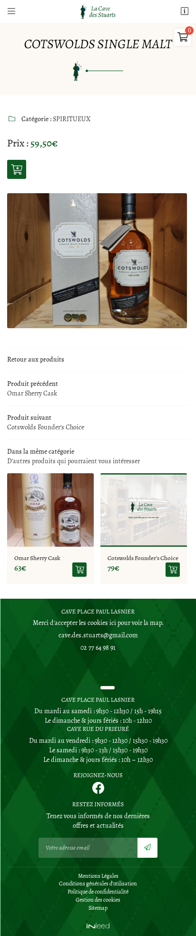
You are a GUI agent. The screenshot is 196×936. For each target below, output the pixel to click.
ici (112, 622)
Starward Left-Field (154, 558)
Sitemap (98, 908)
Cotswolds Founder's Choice (71, 558)
